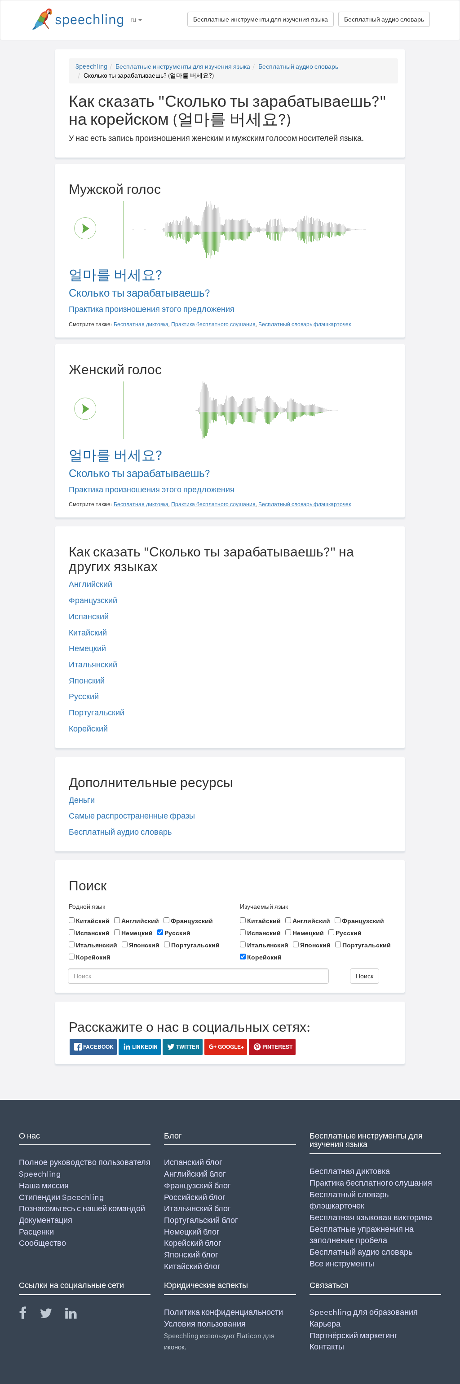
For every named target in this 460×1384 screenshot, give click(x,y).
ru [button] (133, 19)
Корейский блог (192, 1243)
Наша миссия (44, 1185)
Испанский (89, 616)
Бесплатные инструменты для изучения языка (260, 19)
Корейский (88, 728)
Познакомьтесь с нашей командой (82, 1208)
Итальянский (93, 664)
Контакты (327, 1346)
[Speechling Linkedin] (76, 1315)
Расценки (36, 1231)
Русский (84, 696)
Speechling (91, 66)
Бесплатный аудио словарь (384, 19)
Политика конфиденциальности (223, 1312)
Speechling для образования (364, 1312)
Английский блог (195, 1173)
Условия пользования (205, 1323)
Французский (93, 600)
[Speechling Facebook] (28, 1315)
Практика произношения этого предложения (151, 309)
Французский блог (197, 1185)
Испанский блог (193, 1162)
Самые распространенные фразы (132, 815)
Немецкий (87, 648)
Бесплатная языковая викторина (371, 1217)
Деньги (82, 800)
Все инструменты (342, 1263)
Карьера (325, 1323)
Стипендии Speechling (61, 1197)
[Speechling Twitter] (51, 1315)
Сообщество (42, 1243)
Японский (87, 680)
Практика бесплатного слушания (371, 1182)
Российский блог (195, 1197)
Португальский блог (201, 1220)
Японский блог (191, 1254)
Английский (90, 584)
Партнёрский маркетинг (354, 1335)
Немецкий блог (192, 1231)
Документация (45, 1220)
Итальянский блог (197, 1208)
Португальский (96, 712)
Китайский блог (192, 1266)
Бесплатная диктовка (350, 1171)
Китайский (88, 632)
